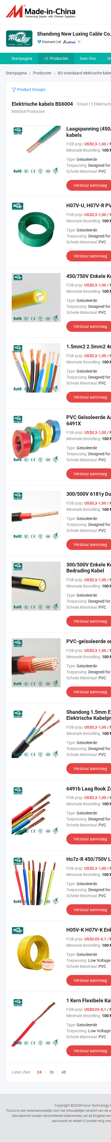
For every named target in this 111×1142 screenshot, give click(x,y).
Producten (59, 58)
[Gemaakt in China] (41, 11)
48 (63, 1072)
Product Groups (30, 89)
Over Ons (88, 58)
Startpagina (21, 58)
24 (39, 1072)
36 (51, 1072)
